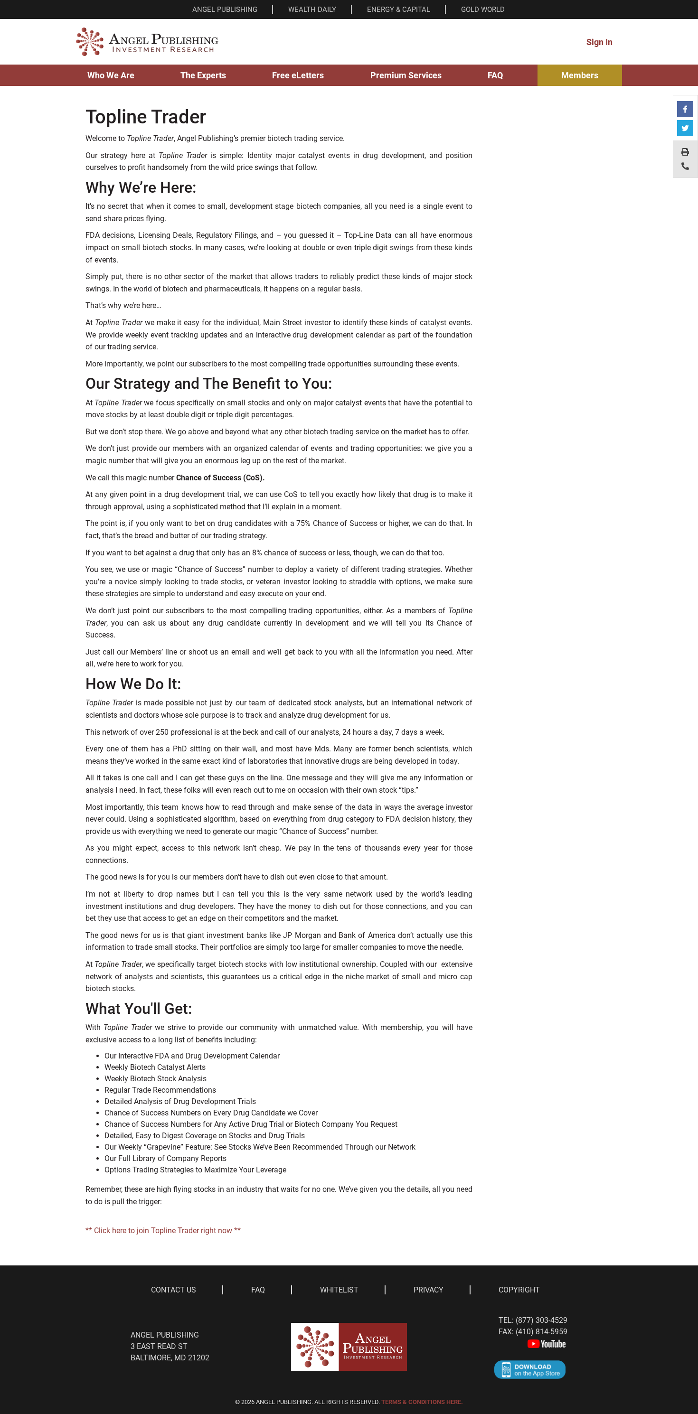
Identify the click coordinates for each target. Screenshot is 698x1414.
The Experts (203, 75)
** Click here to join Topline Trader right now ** (163, 1230)
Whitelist (339, 1289)
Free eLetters (298, 75)
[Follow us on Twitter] (685, 128)
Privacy (428, 1289)
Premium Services (406, 75)
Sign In (599, 42)
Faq (258, 1289)
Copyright (519, 1289)
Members (579, 75)
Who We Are (110, 75)
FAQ (495, 75)
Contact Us (173, 1289)
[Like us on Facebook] (685, 109)
